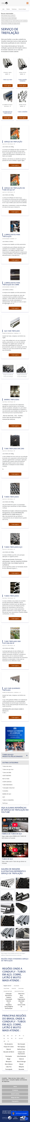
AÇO (3, 797)
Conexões (5, 791)
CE (15, 1038)
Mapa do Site (15, 1097)
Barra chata (5, 778)
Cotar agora (7, 85)
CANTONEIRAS (6, 775)
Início (15, 1086)
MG (8, 1035)
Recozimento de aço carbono (8, 15)
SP (15, 1035)
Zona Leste (21, 988)
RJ (4, 1035)
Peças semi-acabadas (22, 21)
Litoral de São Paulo (19, 991)
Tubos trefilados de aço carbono (9, 21)
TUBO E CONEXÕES (8, 800)
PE (8, 1038)
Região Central (7, 985)
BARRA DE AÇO (6, 794)
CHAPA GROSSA (6, 782)
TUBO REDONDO (7, 785)
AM (4, 1041)
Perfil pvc (5, 803)
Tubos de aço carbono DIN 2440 (9, 18)
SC (23, 1035)
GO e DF (21, 1038)
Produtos (15, 1090)
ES (12, 1035)
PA (8, 1041)
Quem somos (15, 1094)
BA (11, 1038)
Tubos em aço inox (7, 769)
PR (19, 1035)
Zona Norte (16, 985)
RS (4, 1038)
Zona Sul (14, 988)
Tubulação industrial (8, 788)
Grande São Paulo (8, 991)
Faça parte (15, 1101)
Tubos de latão (6, 772)
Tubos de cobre (7, 766)
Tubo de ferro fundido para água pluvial (10, 23)
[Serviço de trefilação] (7, 65)
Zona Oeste (6, 988)
